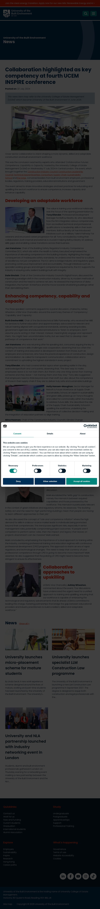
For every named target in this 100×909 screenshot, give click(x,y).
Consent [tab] (17, 433)
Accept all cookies (81, 481)
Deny (18, 481)
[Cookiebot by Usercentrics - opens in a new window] (85, 426)
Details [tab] (50, 433)
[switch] (37, 471)
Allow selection (50, 481)
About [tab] (83, 433)
